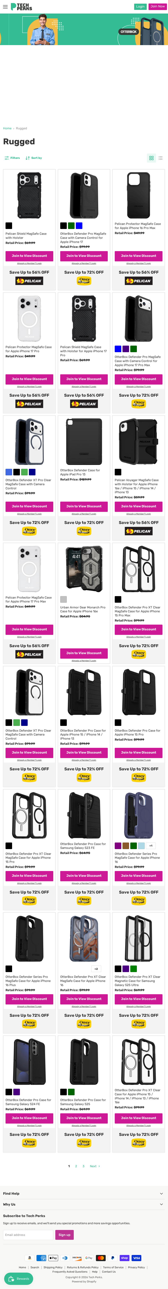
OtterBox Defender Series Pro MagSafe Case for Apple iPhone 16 (137, 858)
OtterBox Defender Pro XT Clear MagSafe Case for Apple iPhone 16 (83, 981)
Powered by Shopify (84, 1281)
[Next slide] (157, 65)
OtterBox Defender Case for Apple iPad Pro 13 (80, 472)
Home (7, 128)
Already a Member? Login (29, 263)
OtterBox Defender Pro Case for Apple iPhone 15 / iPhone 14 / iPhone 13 (83, 734)
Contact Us (109, 1271)
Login (140, 6)
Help (95, 1271)
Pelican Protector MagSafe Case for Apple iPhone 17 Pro (29, 349)
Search (35, 1267)
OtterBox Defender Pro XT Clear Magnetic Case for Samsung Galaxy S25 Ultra (137, 981)
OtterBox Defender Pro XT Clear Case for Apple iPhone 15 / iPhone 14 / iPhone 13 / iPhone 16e (137, 1096)
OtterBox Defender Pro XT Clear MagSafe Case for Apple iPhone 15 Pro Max (137, 611)
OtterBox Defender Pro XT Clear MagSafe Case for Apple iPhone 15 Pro (28, 858)
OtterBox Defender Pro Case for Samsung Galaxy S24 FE (28, 1102)
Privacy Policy (136, 1267)
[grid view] (151, 158)
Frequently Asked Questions (69, 1271)
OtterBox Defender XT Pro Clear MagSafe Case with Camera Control (28, 484)
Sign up (64, 1235)
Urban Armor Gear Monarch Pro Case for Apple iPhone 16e (83, 609)
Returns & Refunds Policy (83, 1267)
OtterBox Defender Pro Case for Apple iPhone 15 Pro (137, 733)
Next (93, 1166)
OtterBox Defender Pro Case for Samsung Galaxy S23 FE (83, 846)
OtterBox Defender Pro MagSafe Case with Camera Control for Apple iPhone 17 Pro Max (138, 361)
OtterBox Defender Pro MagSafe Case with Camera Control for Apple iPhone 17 (83, 238)
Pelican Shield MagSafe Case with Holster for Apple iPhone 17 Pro (83, 351)
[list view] (160, 158)
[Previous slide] (11, 65)
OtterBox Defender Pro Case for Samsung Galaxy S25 (83, 1102)
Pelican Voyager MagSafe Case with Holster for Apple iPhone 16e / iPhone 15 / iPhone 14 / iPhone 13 (137, 486)
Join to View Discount (29, 256)
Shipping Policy (53, 1267)
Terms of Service (113, 1267)
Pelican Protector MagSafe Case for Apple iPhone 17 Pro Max (29, 600)
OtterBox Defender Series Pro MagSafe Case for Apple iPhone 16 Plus (28, 981)
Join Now (158, 6)
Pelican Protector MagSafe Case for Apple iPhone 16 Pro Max (138, 226)
